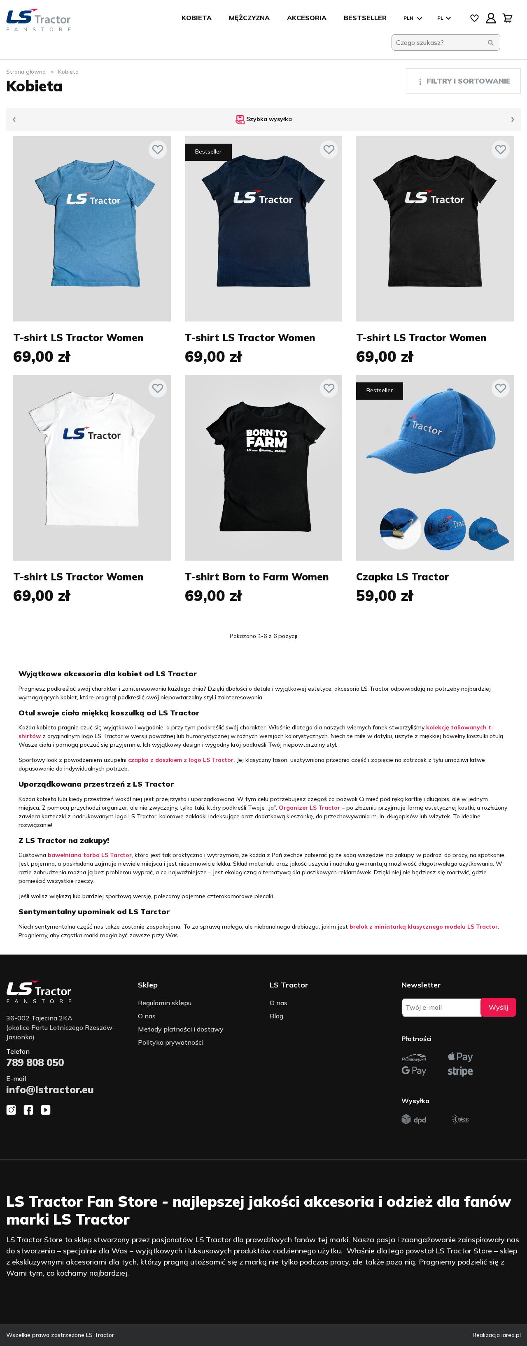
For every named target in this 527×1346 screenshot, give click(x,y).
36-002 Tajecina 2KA (60, 1027)
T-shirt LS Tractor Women (78, 337)
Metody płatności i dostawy (181, 1029)
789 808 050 (35, 1062)
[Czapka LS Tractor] (435, 467)
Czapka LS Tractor (402, 577)
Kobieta (197, 18)
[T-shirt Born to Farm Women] (264, 467)
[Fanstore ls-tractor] (38, 20)
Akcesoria (306, 18)
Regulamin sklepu (164, 1003)
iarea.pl (511, 1335)
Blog (276, 1016)
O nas (147, 1016)
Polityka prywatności (170, 1042)
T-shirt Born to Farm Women (257, 577)
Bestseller (365, 18)
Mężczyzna (249, 18)
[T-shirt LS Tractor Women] (92, 228)
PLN (409, 18)
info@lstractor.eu (50, 1089)
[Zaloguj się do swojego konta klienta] (491, 18)
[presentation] (14, 120)
